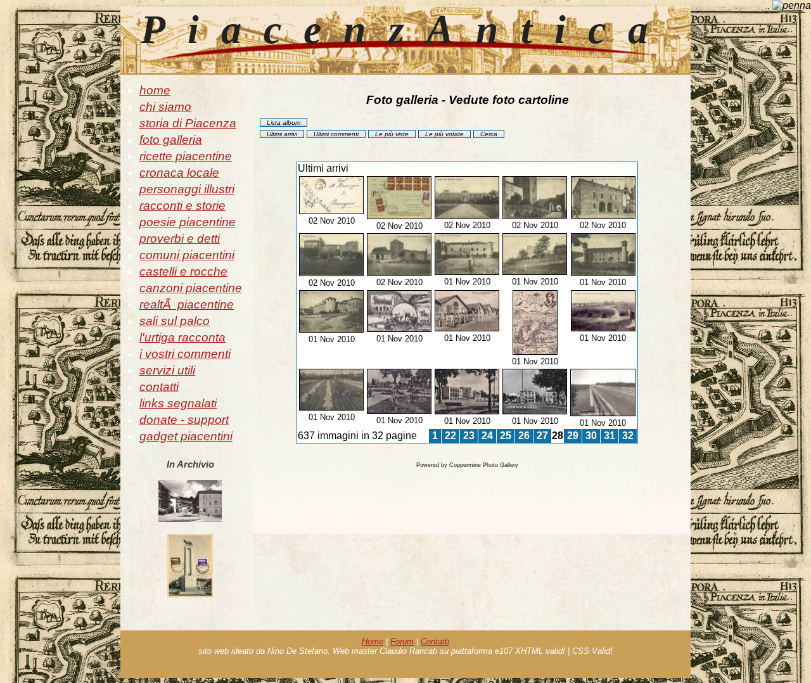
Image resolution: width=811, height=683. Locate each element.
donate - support (184, 419)
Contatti (435, 641)
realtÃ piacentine (186, 304)
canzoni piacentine (190, 288)
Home (372, 641)
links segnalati (178, 403)
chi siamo (165, 106)
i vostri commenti (185, 354)
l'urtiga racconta (182, 337)
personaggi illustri (186, 189)
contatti (159, 386)
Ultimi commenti (336, 134)
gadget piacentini (186, 436)
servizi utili (167, 370)
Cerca (488, 134)
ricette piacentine (185, 156)
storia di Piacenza (187, 123)
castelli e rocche (183, 271)
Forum (402, 641)
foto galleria (170, 139)
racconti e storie (182, 205)
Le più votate (444, 134)
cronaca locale (179, 172)
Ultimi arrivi (282, 134)
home (154, 90)
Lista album (283, 122)
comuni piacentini (186, 255)
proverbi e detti (179, 238)
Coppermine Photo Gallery (483, 465)
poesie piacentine (187, 222)
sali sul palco (174, 321)
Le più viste (392, 134)
